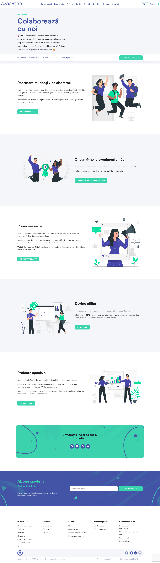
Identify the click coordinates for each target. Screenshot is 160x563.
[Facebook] (72, 446)
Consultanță (89, 4)
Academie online (23, 543)
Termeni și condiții (104, 559)
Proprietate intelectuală (77, 532)
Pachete (46, 529)
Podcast (20, 529)
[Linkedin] (77, 446)
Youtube (20, 532)
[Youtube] (88, 446)
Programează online (101, 529)
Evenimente (34, 58)
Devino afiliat (124, 541)
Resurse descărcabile (25, 526)
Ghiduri (45, 532)
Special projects (67, 58)
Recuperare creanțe (76, 536)
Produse (70, 4)
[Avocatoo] (11, 4)
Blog (98, 4)
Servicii (79, 4)
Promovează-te (125, 538)
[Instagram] (83, 446)
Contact (152, 4)
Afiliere (54, 58)
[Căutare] (144, 4)
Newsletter (21, 536)
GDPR (70, 526)
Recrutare (21, 58)
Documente (47, 526)
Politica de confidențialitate (130, 559)
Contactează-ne (100, 526)
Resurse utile (59, 4)
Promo (45, 58)
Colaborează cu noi (111, 4)
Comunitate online (24, 539)
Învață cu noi (46, 4)
